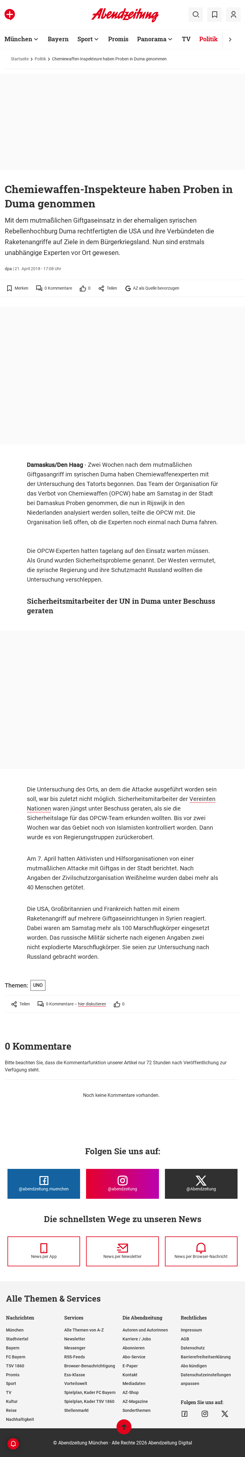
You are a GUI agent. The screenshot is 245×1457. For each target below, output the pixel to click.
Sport (85, 39)
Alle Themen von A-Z (84, 1330)
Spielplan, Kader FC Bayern (90, 1392)
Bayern (58, 39)
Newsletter (74, 1339)
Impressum (191, 1330)
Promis (118, 39)
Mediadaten (134, 1383)
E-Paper (130, 1365)
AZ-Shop (130, 1392)
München (18, 39)
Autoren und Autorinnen (145, 1330)
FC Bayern (15, 1356)
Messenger (74, 1348)
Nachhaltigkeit (20, 1419)
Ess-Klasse (74, 1374)
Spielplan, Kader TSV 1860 (89, 1401)
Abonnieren (133, 1348)
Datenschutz (193, 1348)
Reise (11, 1410)
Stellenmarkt (76, 1410)
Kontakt (129, 1374)
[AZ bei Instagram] (205, 1414)
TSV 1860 (15, 1365)
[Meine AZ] (233, 14)
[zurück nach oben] (124, 1429)
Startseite (20, 58)
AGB (185, 1339)
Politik (208, 39)
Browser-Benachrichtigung (89, 1365)
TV (186, 39)
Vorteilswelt (75, 1383)
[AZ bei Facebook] (184, 1414)
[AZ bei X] (225, 1414)
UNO (38, 985)
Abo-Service (134, 1356)
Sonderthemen (136, 1410)
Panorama (151, 39)
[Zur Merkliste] (214, 14)
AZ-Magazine (135, 1401)
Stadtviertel (17, 1339)
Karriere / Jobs (136, 1339)
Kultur (12, 1401)
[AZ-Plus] (9, 14)
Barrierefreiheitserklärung (206, 1356)
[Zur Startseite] (125, 21)
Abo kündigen (194, 1365)
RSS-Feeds (74, 1356)
